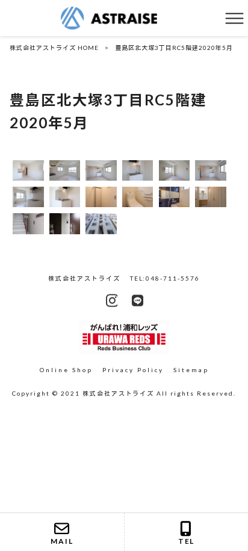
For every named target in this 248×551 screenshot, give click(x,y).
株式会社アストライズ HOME (54, 47)
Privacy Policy (133, 369)
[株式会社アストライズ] (109, 17)
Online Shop (66, 369)
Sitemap (191, 369)
